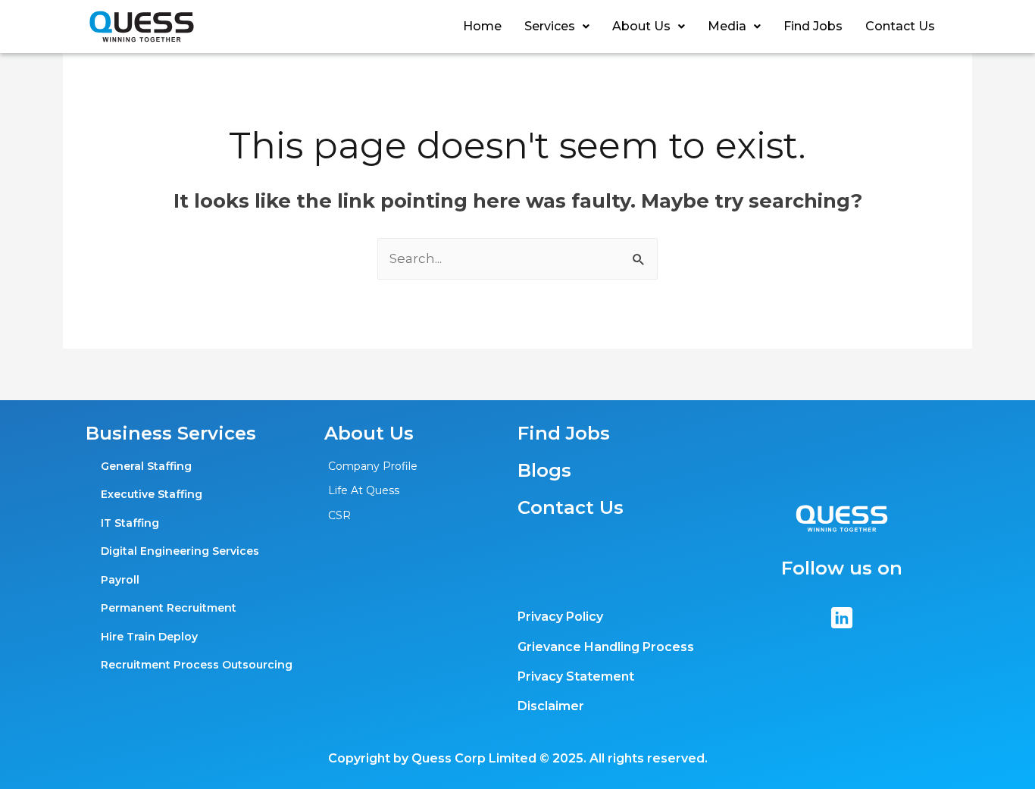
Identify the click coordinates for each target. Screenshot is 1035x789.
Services (549, 26)
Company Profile (372, 466)
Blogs (544, 470)
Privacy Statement (576, 676)
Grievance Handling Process (606, 647)
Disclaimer (551, 706)
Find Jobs (813, 26)
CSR (339, 515)
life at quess (363, 490)
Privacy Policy (560, 616)
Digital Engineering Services (180, 551)
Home (482, 26)
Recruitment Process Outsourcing (196, 665)
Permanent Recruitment (168, 608)
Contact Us (900, 26)
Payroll (120, 580)
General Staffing (146, 466)
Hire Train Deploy (149, 636)
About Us (641, 26)
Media (727, 26)
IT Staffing (130, 523)
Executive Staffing (151, 494)
